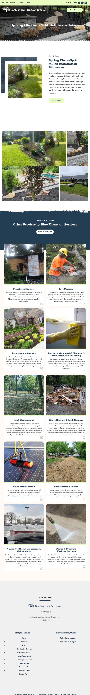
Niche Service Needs (24, 667)
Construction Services (24, 649)
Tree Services (24, 663)
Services (24, 645)
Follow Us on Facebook (68, 638)
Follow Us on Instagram (68, 642)
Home (24, 638)
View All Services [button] (45, 232)
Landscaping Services (24, 660)
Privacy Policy (24, 674)
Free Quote (74, 10)
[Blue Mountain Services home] (33, 9)
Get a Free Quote (24, 670)
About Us (24, 642)
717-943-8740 (45, 620)
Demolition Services (24, 652)
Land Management (24, 656)
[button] (79, 3)
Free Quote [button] (56, 100)
